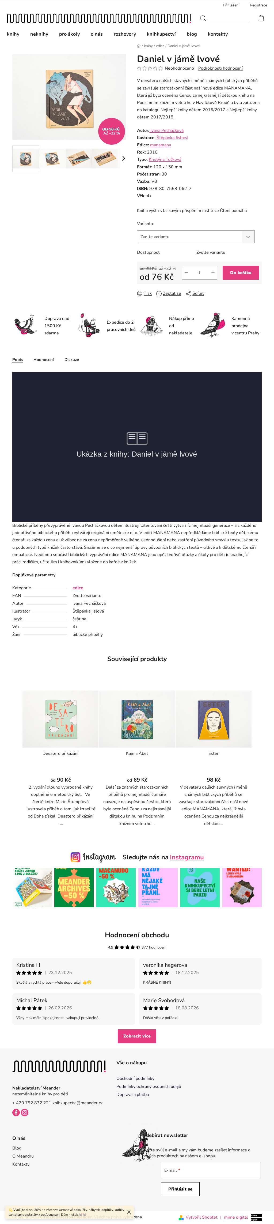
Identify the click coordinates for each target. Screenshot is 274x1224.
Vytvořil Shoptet (202, 1217)
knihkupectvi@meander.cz (77, 1103)
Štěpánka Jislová (171, 138)
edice (78, 588)
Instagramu (187, 857)
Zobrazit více (137, 1036)
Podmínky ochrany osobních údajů (148, 1086)
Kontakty (20, 1164)
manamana (160, 145)
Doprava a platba (132, 1095)
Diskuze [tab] (71, 359)
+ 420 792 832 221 (31, 1103)
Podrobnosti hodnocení (220, 68)
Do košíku (241, 273)
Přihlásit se (180, 1189)
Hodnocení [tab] (43, 359)
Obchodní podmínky (135, 1078)
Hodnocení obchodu (137, 935)
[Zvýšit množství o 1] (213, 272)
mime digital (234, 1217)
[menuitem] (16, 34)
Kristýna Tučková (165, 159)
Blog (16, 1148)
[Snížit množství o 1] (186, 272)
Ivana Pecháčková (166, 130)
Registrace (258, 5)
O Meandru (23, 1156)
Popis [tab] (17, 359)
